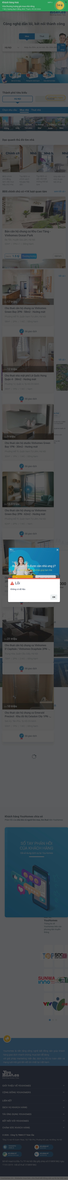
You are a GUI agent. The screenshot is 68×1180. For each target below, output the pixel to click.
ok (53, 597)
